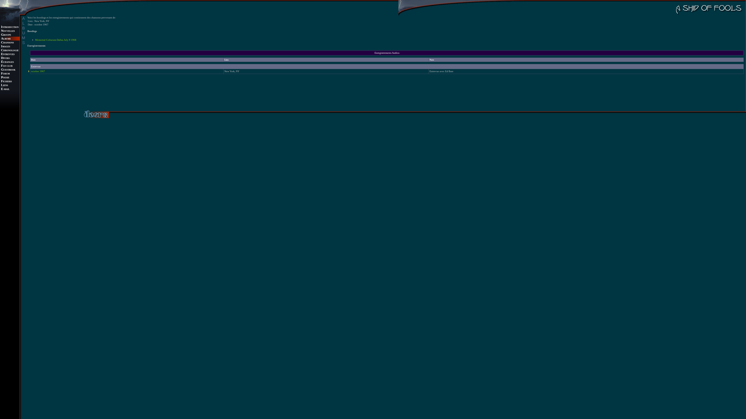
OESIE (5, 78)
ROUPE (6, 35)
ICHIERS (6, 82)
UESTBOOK (8, 70)
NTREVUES (8, 54)
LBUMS (6, 39)
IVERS (5, 58)
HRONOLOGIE (10, 50)
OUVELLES (8, 31)
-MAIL (5, 89)
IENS (4, 85)
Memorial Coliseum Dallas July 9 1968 (55, 39)
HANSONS (7, 43)
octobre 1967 (38, 71)
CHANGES (7, 62)
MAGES (5, 47)
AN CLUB (6, 66)
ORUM (5, 74)
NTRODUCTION (10, 27)
